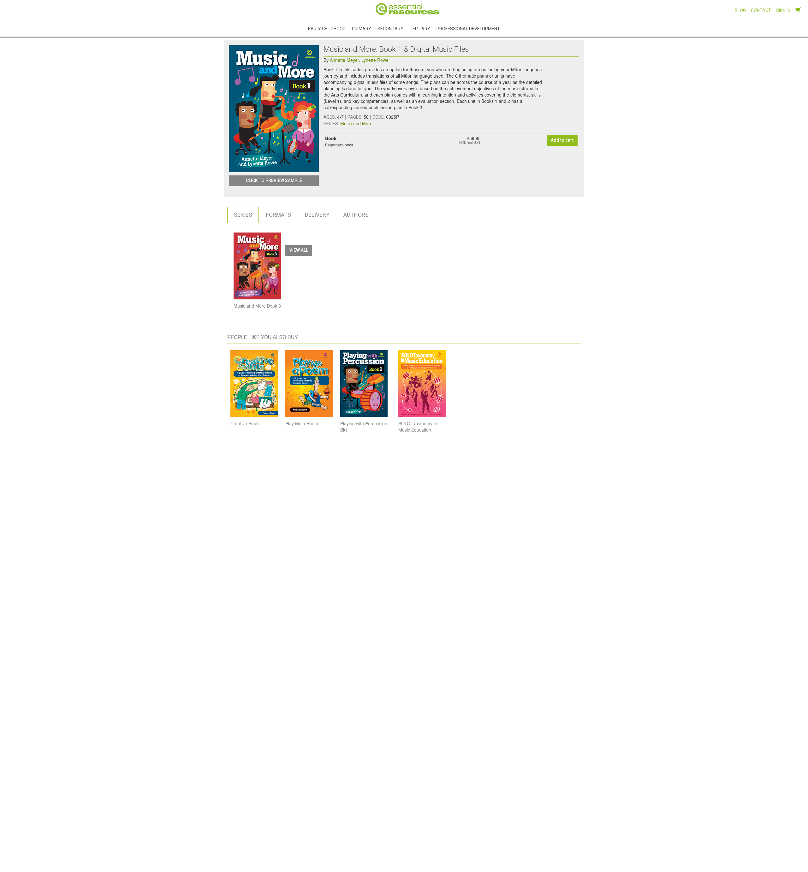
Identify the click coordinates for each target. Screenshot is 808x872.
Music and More (356, 123)
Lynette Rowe (375, 60)
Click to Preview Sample (274, 180)
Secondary (390, 28)
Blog (740, 10)
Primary (361, 28)
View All (298, 250)
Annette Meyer (345, 60)
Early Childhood (327, 28)
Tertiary (420, 28)
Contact (761, 10)
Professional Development (468, 28)
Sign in (783, 10)
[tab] (243, 215)
